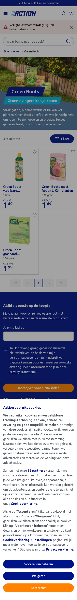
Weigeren (38, 576)
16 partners (36, 470)
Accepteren (39, 588)
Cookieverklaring (24, 503)
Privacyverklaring (59, 549)
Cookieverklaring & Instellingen (27, 540)
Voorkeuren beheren (38, 564)
